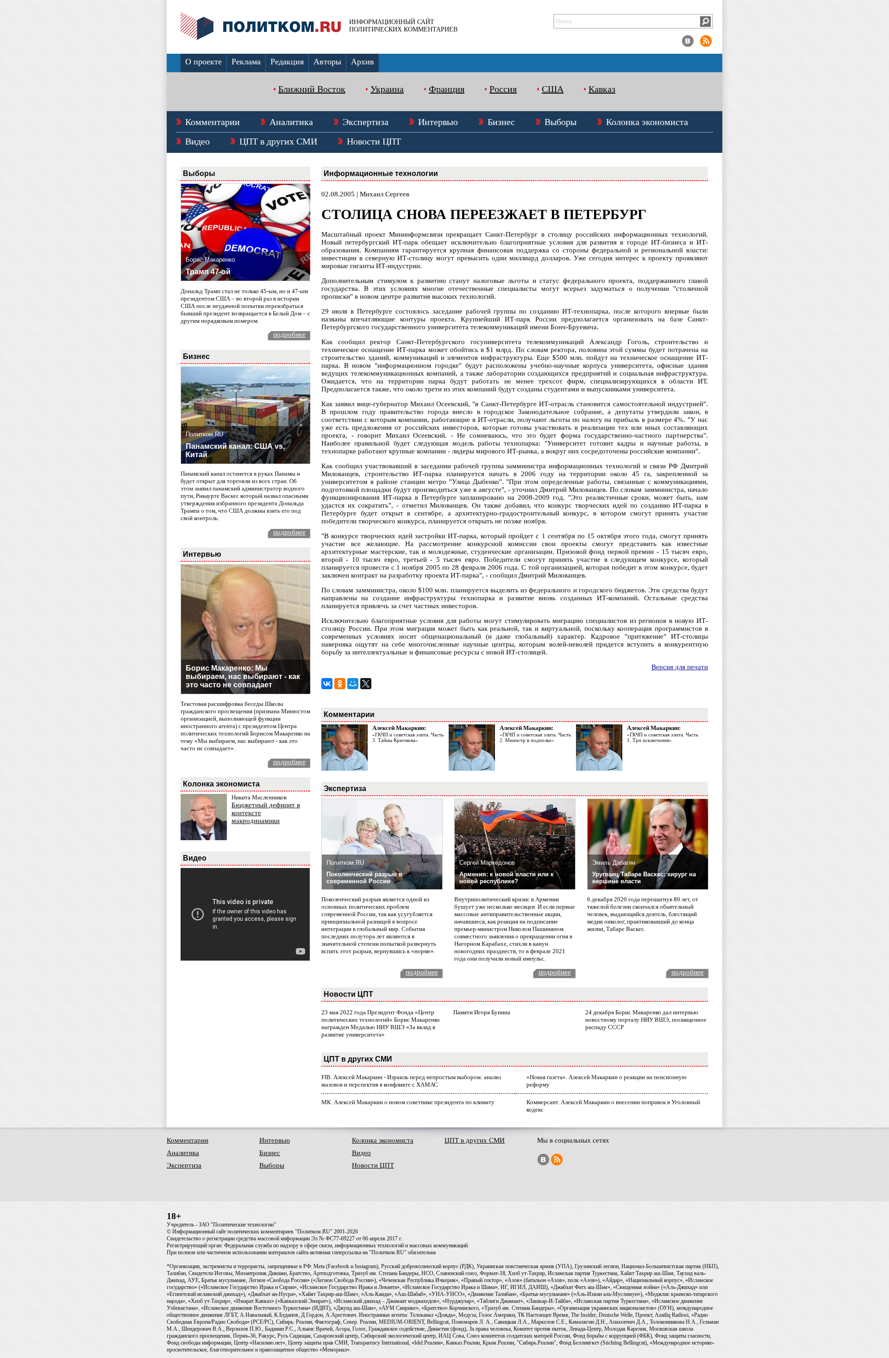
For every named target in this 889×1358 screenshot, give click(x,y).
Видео (197, 141)
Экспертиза (365, 122)
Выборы (560, 122)
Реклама (246, 61)
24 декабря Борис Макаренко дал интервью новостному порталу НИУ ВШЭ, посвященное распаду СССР (646, 1020)
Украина (387, 89)
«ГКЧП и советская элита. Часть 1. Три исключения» (662, 737)
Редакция (287, 61)
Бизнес (501, 122)
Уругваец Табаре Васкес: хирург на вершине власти (644, 878)
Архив (362, 61)
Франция (446, 89)
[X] (365, 683)
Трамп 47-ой (208, 272)
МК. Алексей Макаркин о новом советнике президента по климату (408, 1102)
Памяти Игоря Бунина (481, 1012)
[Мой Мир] (352, 683)
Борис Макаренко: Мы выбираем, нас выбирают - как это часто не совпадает (243, 676)
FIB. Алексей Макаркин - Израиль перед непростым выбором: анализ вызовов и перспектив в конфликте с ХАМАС (411, 1081)
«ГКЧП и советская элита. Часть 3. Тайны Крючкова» (408, 737)
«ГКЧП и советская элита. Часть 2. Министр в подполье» (535, 737)
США (552, 89)
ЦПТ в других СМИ (278, 141)
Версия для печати (679, 667)
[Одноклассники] (339, 683)
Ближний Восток (311, 89)
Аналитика (291, 122)
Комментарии (212, 122)
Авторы (327, 61)
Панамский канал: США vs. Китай (235, 450)
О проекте (203, 61)
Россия (503, 89)
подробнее (289, 334)
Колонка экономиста (647, 122)
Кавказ (601, 89)
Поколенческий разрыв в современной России (364, 878)
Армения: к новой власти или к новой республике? (506, 878)
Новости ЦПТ (374, 141)
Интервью (438, 122)
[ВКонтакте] (326, 683)
